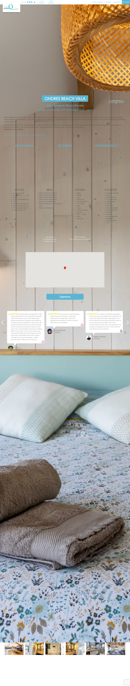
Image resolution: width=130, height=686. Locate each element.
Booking (126, 2)
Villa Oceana (97, 2)
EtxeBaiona (51, 2)
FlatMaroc (42, 2)
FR (25, 2)
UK (22, 2)
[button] (2, 323)
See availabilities (24, 145)
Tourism (108, 2)
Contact (117, 2)
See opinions (65, 145)
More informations (105, 145)
